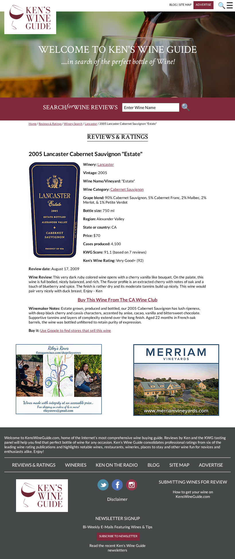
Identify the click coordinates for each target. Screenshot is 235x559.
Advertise (211, 465)
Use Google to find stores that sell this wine (75, 330)
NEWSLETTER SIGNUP (117, 518)
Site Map (179, 465)
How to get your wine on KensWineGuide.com (193, 494)
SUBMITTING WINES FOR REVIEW (193, 481)
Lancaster (91, 123)
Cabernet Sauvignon (127, 189)
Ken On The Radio (117, 465)
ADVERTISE (203, 4)
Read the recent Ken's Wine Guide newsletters (117, 547)
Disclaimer (117, 499)
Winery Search (73, 123)
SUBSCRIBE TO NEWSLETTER (118, 536)
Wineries (75, 465)
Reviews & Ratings (50, 123)
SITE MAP (185, 4)
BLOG (173, 4)
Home (32, 123)
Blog (154, 465)
